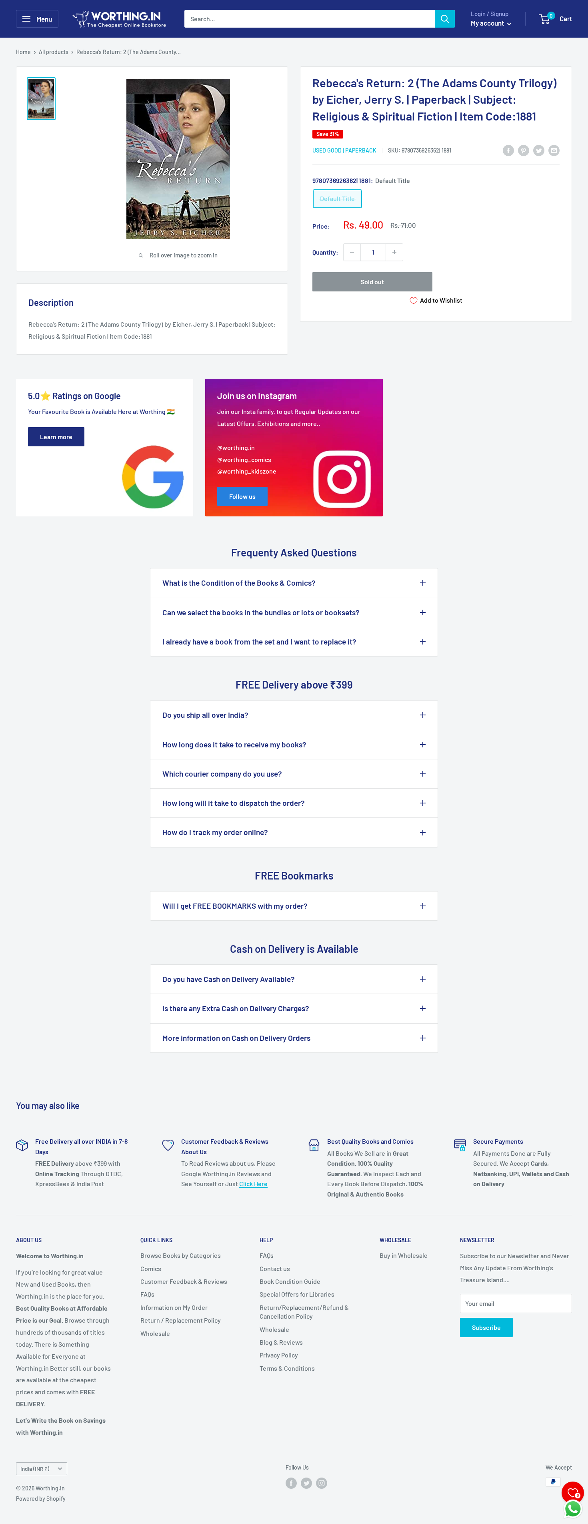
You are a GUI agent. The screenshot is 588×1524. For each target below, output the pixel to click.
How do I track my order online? (215, 832)
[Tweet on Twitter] (538, 150)
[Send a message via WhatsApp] (573, 1509)
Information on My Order (174, 1307)
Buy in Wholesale (404, 1255)
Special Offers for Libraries (297, 1294)
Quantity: (325, 252)
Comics (150, 1268)
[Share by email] (554, 150)
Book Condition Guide (290, 1281)
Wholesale (155, 1333)
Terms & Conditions (287, 1368)
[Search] (445, 19)
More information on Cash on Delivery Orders (236, 1037)
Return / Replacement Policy (180, 1320)
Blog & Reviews (281, 1342)
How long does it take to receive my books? (234, 744)
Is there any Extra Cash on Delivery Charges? (235, 1008)
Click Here (253, 1183)
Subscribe (486, 1327)
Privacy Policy (279, 1355)
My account (488, 23)
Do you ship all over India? (205, 714)
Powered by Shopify (41, 1498)
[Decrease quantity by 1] (352, 252)
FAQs (147, 1294)
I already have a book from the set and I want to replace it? (259, 641)
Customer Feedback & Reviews (183, 1281)
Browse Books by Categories (180, 1255)
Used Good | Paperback (344, 150)
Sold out (372, 281)
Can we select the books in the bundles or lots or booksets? (261, 612)
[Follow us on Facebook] (291, 1482)
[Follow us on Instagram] (321, 1482)
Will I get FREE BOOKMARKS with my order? (235, 905)
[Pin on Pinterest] (523, 150)
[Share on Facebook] (508, 150)
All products (53, 51)
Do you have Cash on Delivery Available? (228, 979)
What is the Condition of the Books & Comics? (239, 582)
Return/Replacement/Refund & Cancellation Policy (304, 1311)
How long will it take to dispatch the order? (233, 802)
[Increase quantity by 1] (394, 252)
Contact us (275, 1268)
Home (23, 51)
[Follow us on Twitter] (306, 1482)
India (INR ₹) (34, 1468)
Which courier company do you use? (222, 773)
